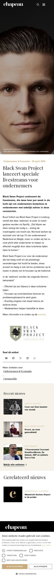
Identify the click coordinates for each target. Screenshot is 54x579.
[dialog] (27, 555)
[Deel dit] (13, 358)
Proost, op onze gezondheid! (32, 430)
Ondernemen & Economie (17, 371)
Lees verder (46, 545)
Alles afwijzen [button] (40, 566)
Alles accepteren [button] (15, 566)
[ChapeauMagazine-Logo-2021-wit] (16, 527)
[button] (38, 4)
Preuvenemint (31, 446)
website (42, 314)
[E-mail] (6, 358)
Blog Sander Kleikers (34, 426)
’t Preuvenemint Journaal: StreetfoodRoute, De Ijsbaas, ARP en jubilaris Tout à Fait (37, 453)
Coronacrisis (10, 378)
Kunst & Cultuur (32, 403)
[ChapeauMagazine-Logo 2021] (13, 4)
